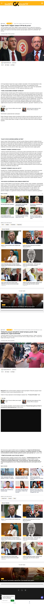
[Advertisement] (22, 14)
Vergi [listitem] (14, 498)
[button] (42, 3)
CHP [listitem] (3, 224)
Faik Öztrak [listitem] (13, 224)
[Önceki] (2, 301)
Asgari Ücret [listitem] (4, 498)
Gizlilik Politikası (5, 600)
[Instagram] (25, 590)
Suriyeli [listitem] (9, 498)
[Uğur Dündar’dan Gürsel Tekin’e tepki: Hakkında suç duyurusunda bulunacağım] (11, 277)
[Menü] (2, 3)
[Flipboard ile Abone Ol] (14, 63)
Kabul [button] (12, 600)
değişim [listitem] (7, 224)
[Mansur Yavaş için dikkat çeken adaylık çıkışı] (11, 110)
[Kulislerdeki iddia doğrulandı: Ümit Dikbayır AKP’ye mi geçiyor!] (32, 110)
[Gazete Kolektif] (16, 4)
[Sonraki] (42, 301)
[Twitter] (22, 590)
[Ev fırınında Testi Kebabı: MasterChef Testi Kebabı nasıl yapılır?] (22, 575)
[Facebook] (18, 590)
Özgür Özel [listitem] (19, 224)
